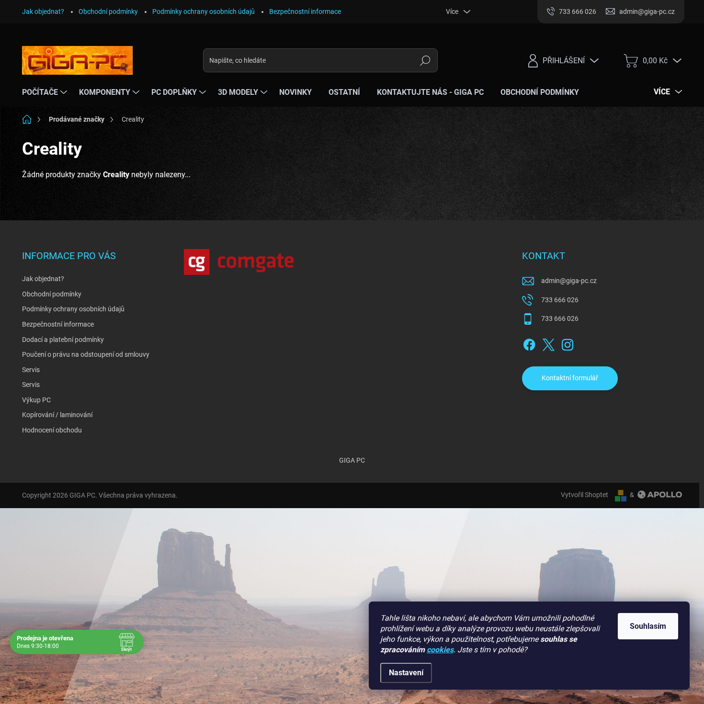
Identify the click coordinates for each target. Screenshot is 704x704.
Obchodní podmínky (108, 11)
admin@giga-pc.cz (569, 280)
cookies (440, 649)
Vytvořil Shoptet (584, 495)
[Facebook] (529, 343)
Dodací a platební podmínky (63, 339)
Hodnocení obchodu (52, 430)
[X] (548, 343)
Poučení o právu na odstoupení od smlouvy (85, 354)
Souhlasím (648, 626)
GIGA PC (352, 460)
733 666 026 (560, 300)
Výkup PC (36, 400)
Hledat (425, 60)
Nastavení (406, 672)
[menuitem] (45, 92)
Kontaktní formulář (570, 378)
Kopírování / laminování (57, 415)
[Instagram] (567, 343)
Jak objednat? (43, 11)
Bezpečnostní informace (305, 11)
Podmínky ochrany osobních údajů (203, 11)
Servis (31, 370)
